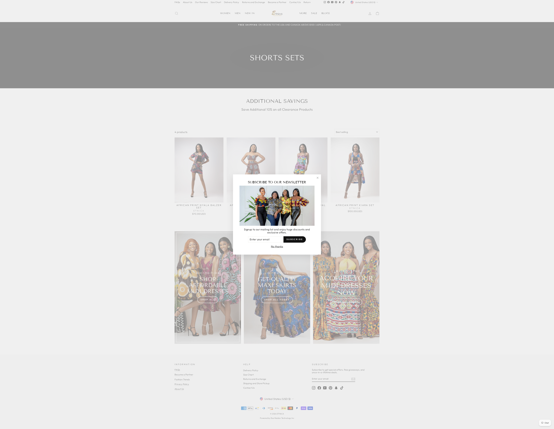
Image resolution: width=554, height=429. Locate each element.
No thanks (277, 246)
